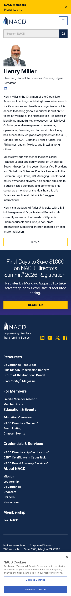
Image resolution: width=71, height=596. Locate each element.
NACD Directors (20, 423)
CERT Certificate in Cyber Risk (24, 457)
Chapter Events (14, 433)
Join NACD (10, 520)
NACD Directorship (26, 452)
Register (35, 305)
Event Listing (12, 428)
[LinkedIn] (5, 88)
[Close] (67, 557)
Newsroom (11, 502)
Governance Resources (20, 365)
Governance (12, 486)
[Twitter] (57, 338)
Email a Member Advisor (20, 399)
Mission (8, 476)
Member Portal (13, 404)
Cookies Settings (35, 579)
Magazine (19, 381)
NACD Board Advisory (25, 463)
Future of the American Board (24, 375)
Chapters (9, 492)
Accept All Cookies (35, 589)
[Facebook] (65, 338)
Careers (9, 497)
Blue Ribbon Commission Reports (26, 370)
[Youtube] (50, 338)
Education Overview (17, 417)
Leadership (11, 481)
